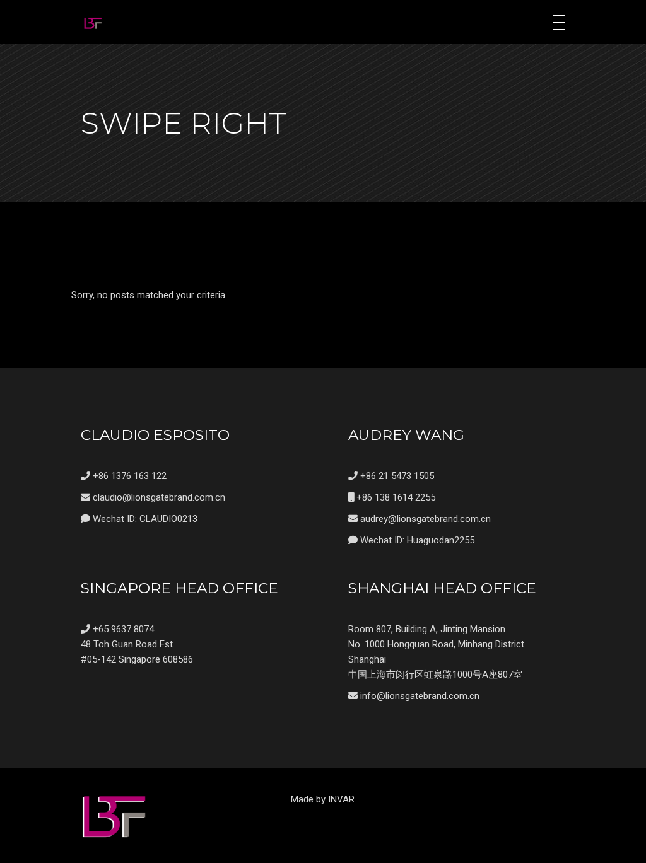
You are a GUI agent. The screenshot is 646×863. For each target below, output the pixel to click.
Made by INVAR (323, 799)
